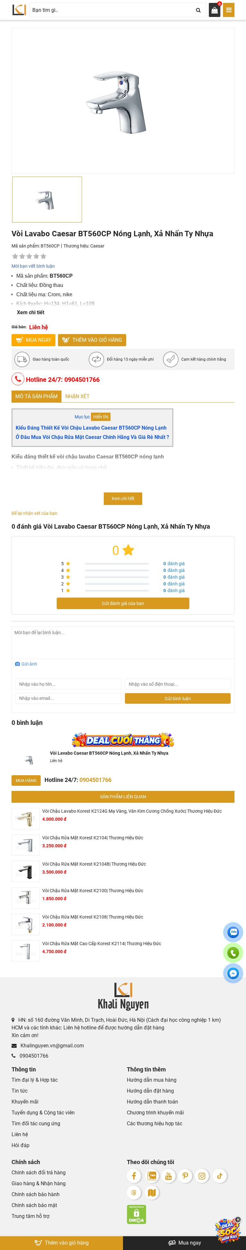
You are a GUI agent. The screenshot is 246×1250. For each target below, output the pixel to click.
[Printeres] (185, 1176)
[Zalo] (152, 1176)
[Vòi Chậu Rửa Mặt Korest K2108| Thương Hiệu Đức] (26, 924)
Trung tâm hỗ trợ (30, 1216)
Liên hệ (20, 1134)
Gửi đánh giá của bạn (123, 603)
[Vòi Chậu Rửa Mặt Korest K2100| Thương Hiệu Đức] (26, 898)
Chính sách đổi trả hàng (39, 1173)
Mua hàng (26, 780)
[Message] (233, 977)
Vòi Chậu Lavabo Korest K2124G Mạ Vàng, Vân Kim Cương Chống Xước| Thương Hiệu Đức (132, 811)
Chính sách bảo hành (36, 1194)
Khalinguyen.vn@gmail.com (51, 1046)
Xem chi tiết (30, 312)
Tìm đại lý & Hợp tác (35, 1080)
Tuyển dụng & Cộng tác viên (43, 1113)
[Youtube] (168, 1176)
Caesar (97, 245)
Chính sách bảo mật (34, 1205)
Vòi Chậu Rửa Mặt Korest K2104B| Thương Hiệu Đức (94, 864)
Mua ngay (189, 1243)
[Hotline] (233, 956)
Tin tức (20, 1091)
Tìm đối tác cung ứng (36, 1123)
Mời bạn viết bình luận (33, 266)
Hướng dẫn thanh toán (152, 1102)
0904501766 (33, 1056)
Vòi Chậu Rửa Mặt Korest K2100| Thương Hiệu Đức (92, 890)
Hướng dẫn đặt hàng (150, 1091)
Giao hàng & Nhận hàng (39, 1183)
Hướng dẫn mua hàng (151, 1080)
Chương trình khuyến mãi (155, 1113)
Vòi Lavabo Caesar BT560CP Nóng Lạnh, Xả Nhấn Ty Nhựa (109, 753)
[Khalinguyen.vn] (19, 10)
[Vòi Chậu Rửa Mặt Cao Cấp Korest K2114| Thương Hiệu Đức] (26, 951)
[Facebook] (134, 1176)
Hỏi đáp (20, 1145)
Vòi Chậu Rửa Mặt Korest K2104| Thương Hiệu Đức (92, 837)
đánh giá (174, 563)
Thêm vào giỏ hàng (96, 340)
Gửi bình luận (178, 698)
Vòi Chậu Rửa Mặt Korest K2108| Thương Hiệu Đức (92, 916)
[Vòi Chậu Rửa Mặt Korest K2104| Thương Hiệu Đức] (26, 845)
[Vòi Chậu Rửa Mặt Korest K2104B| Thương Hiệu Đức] (26, 871)
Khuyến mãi (25, 1102)
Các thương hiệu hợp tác (154, 1123)
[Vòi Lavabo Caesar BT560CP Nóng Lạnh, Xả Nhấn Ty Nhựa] (29, 760)
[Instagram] (202, 1176)
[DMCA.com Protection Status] (180, 1214)
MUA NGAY (38, 340)
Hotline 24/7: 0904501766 (62, 379)
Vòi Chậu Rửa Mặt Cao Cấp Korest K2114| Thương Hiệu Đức (101, 943)
